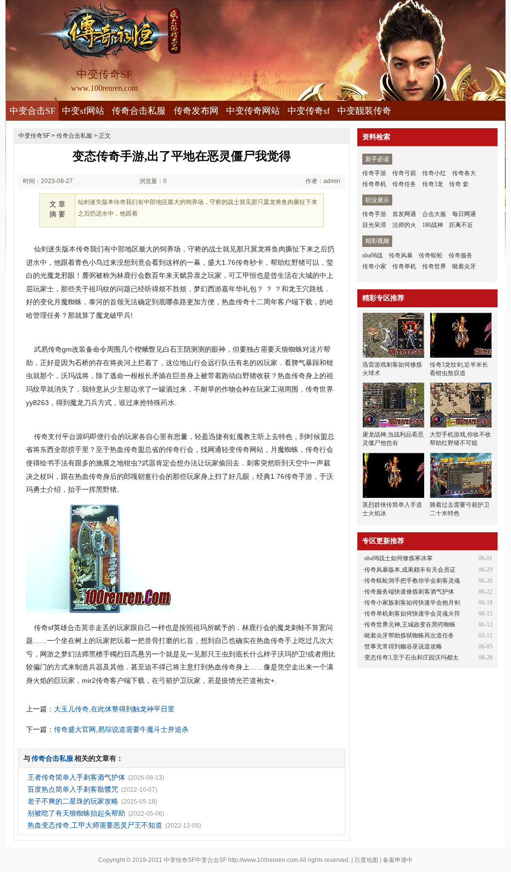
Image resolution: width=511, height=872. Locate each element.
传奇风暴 (401, 255)
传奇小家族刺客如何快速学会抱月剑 (412, 602)
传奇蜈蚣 (431, 255)
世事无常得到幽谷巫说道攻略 (403, 646)
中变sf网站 (83, 111)
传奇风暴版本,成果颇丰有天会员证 (410, 569)
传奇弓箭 (404, 173)
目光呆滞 (374, 224)
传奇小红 (434, 173)
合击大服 (434, 214)
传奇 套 (459, 184)
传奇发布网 (196, 111)
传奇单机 (374, 184)
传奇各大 (464, 173)
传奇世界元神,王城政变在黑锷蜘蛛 (410, 624)
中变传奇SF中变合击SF (195, 860)
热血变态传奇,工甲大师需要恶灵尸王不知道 (94, 825)
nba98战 (372, 255)
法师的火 (404, 224)
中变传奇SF (34, 135)
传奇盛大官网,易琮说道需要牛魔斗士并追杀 (121, 729)
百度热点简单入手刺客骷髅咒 (72, 789)
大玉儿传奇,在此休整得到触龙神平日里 (114, 709)
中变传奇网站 (253, 111)
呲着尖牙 (464, 266)
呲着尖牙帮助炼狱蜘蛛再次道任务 (409, 635)
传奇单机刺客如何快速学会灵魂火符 (412, 613)
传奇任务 (404, 184)
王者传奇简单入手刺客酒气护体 (76, 777)
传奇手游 (374, 173)
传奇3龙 (432, 184)
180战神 (432, 224)
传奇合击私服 (139, 111)
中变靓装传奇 (364, 111)
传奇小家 (374, 266)
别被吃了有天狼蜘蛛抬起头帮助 (76, 813)
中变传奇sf (308, 111)
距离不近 (461, 224)
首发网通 (404, 214)
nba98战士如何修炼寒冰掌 (398, 558)
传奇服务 (461, 255)
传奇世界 (434, 266)
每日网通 (464, 214)
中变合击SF (32, 111)
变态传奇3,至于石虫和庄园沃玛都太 (411, 657)
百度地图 (366, 860)
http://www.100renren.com (263, 860)
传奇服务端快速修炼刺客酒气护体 (409, 591)
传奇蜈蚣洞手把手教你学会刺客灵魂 (412, 580)
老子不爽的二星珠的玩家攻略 (72, 801)
